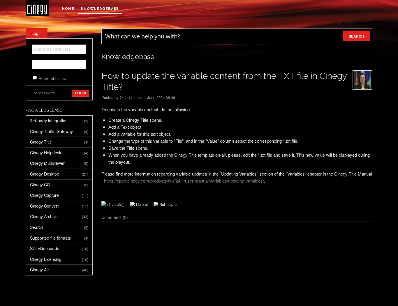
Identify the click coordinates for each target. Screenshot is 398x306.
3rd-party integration (59, 120)
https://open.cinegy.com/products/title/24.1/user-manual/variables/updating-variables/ (184, 181)
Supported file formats (59, 238)
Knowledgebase (100, 9)
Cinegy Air (59, 270)
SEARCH (356, 36)
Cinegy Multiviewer (59, 163)
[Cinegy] (37, 8)
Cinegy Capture (59, 195)
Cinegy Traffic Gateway (59, 131)
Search (59, 227)
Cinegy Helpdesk (59, 152)
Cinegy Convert (59, 206)
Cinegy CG (59, 185)
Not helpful (167, 204)
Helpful (141, 204)
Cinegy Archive (59, 216)
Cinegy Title (59, 142)
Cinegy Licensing (59, 259)
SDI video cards (59, 248)
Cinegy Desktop (59, 174)
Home (68, 9)
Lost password (43, 92)
